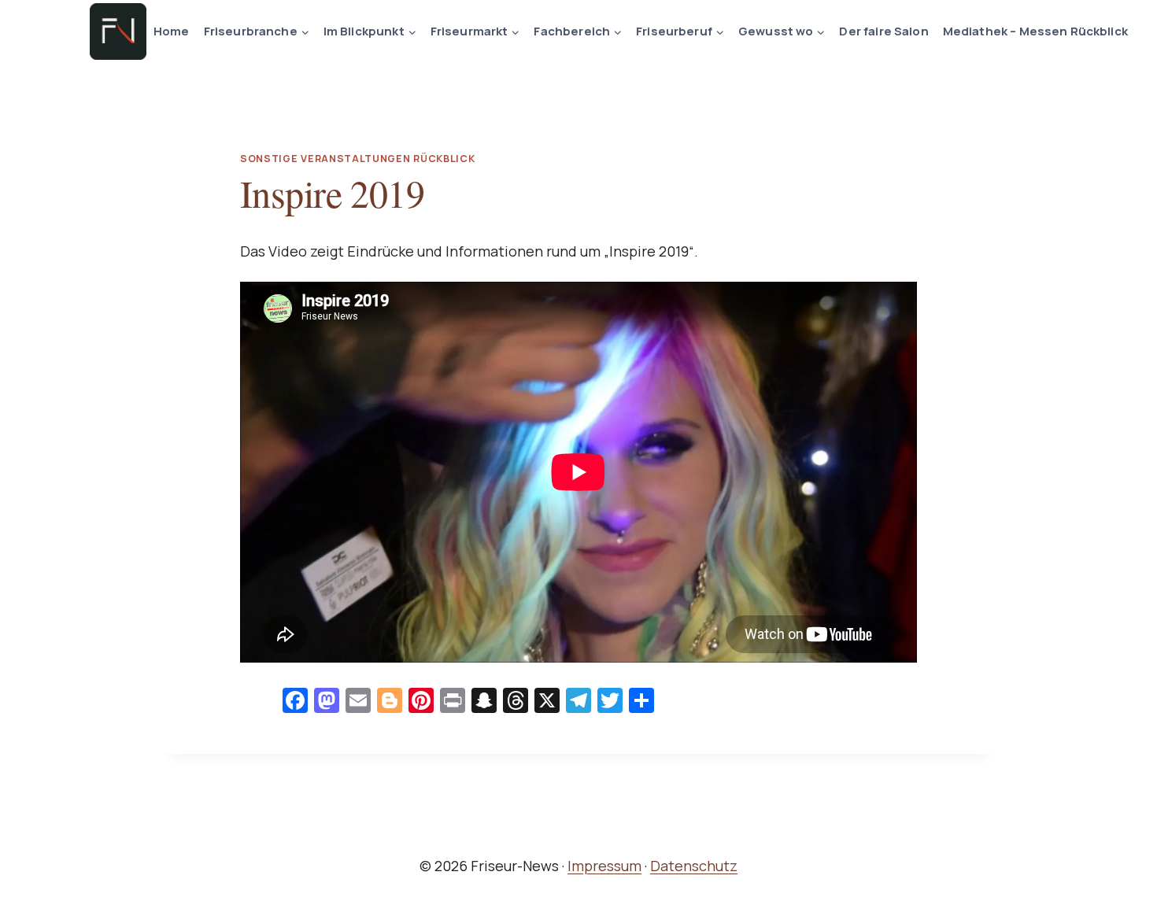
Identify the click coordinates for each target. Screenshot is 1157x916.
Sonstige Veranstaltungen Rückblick (357, 158)
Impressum (604, 865)
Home (171, 31)
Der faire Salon (883, 31)
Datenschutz (693, 865)
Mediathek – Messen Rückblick (1035, 31)
